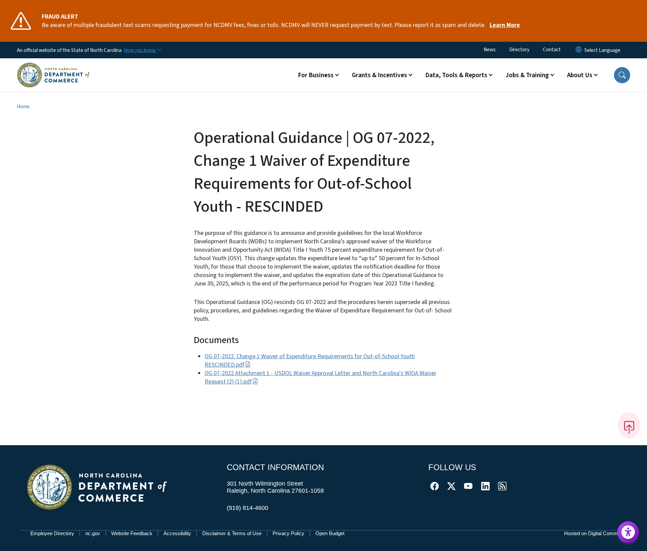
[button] (622, 75)
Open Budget (329, 533)
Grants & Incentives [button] (379, 75)
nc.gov (92, 533)
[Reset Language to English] (579, 50)
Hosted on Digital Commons (595, 533)
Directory (519, 49)
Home (23, 106)
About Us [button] (579, 75)
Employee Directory (52, 533)
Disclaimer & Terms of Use (231, 533)
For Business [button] (316, 75)
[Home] (53, 67)
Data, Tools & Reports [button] (456, 75)
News (490, 49)
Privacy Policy (288, 533)
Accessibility (177, 533)
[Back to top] (629, 425)
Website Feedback (131, 533)
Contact (552, 49)
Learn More (505, 25)
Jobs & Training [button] (527, 75)
